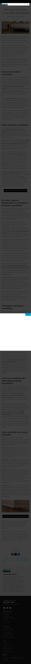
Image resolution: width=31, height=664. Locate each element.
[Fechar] (28, 314)
